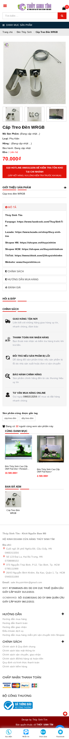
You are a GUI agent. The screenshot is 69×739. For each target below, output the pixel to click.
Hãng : (6, 143)
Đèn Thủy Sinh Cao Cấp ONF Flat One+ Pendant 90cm (16, 467)
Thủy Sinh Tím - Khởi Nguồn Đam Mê (24, 533)
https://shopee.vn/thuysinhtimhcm (42, 249)
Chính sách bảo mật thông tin (19, 650)
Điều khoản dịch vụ (13, 631)
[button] (34, 207)
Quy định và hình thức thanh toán (21, 662)
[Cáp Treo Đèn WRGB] (13, 499)
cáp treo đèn (10, 418)
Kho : (6, 152)
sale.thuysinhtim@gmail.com (26, 582)
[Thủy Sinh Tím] (34, 7)
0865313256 (30, 396)
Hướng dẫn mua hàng (15, 619)
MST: (5, 588)
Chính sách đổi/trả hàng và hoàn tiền (23, 658)
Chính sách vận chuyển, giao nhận (22, 654)
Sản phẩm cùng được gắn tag (20, 413)
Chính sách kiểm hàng (15, 666)
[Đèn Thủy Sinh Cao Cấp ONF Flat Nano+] (50, 448)
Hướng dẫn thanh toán (15, 623)
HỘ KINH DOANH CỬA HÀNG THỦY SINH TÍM (29, 539)
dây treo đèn (27, 418)
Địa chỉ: (7, 544)
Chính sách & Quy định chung (19, 646)
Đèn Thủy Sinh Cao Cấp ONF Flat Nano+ (48, 470)
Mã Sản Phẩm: (11, 133)
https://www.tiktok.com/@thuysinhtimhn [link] (38, 255)
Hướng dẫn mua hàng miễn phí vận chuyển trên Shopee (34, 635)
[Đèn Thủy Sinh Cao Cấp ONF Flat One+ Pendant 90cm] (18, 447)
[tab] (34, 207)
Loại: (6, 138)
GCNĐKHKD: (10, 597)
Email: (6, 582)
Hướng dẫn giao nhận (15, 627)
